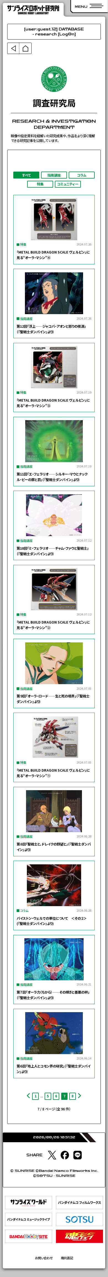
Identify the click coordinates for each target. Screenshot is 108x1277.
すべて (26, 175)
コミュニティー (67, 184)
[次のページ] (80, 1096)
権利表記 (67, 1258)
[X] (52, 1155)
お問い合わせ (44, 1258)
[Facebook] (65, 1155)
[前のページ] (28, 1096)
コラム (81, 175)
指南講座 (54, 175)
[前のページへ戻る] (13, 48)
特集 (40, 184)
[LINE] (77, 1155)
